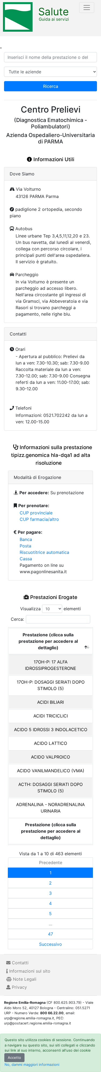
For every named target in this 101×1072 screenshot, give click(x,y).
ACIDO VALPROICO (50, 757)
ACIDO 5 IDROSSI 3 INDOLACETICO (50, 729)
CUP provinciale (36, 512)
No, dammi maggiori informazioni (32, 1064)
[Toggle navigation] (86, 7)
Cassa (26, 558)
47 (50, 934)
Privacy (19, 987)
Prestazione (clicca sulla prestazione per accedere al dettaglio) (48, 641)
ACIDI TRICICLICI (50, 716)
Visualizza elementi (50, 608)
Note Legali (24, 979)
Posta (25, 545)
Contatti (20, 962)
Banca (26, 539)
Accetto (14, 1057)
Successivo (50, 944)
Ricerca (50, 86)
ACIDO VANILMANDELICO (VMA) (50, 770)
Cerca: (17, 619)
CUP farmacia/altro (39, 519)
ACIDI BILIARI (50, 702)
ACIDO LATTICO (50, 743)
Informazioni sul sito (29, 971)
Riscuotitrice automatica (44, 552)
